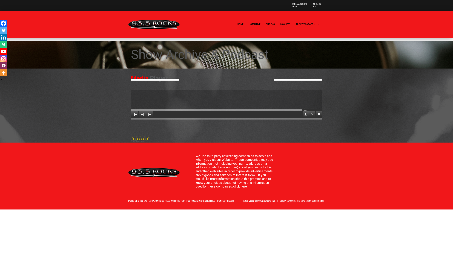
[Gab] (3, 44)
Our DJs (270, 24)
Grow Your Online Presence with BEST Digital (302, 201)
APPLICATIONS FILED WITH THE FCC (167, 201)
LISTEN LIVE (254, 24)
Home (240, 24)
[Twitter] (3, 30)
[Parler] (3, 65)
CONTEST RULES (225, 201)
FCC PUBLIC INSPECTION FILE (201, 201)
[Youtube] (3, 51)
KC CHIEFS (285, 24)
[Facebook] (3, 23)
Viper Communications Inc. (262, 201)
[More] (3, 72)
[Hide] (1, 79)
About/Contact (304, 24)
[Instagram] (3, 58)
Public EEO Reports (137, 201)
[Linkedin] (3, 37)
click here (240, 186)
